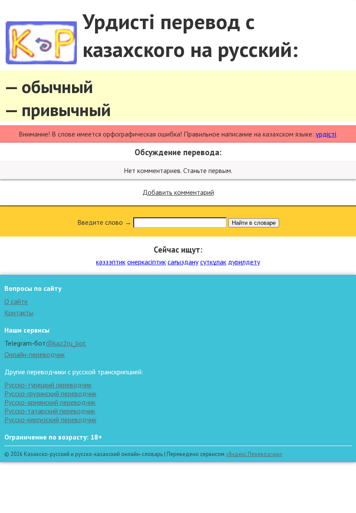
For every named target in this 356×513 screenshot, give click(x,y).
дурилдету (244, 261)
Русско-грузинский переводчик (50, 393)
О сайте (16, 301)
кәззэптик (110, 261)
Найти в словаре (254, 223)
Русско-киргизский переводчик (50, 419)
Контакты (18, 312)
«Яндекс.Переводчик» (254, 454)
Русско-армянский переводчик (50, 402)
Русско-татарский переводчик (49, 410)
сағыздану (183, 261)
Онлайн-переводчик (34, 354)
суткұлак (213, 261)
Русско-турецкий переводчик (48, 384)
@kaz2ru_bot (66, 343)
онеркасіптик (146, 261)
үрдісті (326, 134)
